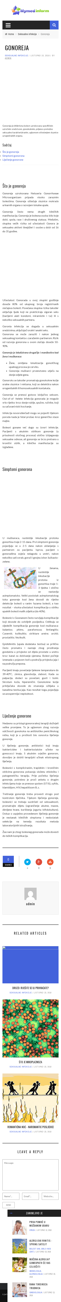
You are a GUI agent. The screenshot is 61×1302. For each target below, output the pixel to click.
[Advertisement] (30, 93)
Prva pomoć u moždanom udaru (39, 1223)
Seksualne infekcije (16, 55)
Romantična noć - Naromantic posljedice (30, 1127)
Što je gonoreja (10, 151)
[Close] (11, 1213)
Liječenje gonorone (12, 159)
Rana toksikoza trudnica (38, 1286)
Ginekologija (35, 1292)
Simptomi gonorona (13, 155)
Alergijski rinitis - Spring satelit (40, 1242)
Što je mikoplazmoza (30, 1062)
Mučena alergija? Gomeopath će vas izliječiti (39, 1262)
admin (8, 58)
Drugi (32, 1230)
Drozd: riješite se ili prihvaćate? (30, 988)
